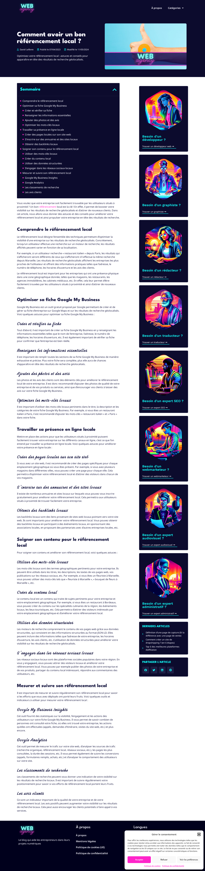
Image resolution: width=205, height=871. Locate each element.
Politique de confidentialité (173, 866)
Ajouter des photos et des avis (42, 120)
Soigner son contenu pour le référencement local (50, 149)
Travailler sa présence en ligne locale (43, 129)
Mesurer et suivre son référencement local (47, 173)
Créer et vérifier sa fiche (38, 110)
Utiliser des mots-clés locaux (41, 153)
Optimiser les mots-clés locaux (42, 125)
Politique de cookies (152, 866)
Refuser (164, 860)
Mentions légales (86, 841)
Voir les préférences (189, 860)
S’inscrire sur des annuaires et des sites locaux (51, 139)
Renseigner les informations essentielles (48, 115)
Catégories (174, 8)
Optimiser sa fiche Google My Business (45, 105)
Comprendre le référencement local (43, 101)
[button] (198, 834)
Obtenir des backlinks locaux (41, 144)
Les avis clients (33, 192)
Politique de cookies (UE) (90, 847)
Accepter (139, 860)
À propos (156, 8)
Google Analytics (34, 182)
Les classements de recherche (42, 187)
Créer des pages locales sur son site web (48, 134)
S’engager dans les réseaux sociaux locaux (49, 168)
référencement (47, 206)
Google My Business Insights (41, 177)
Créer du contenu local (38, 158)
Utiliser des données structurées (43, 163)
